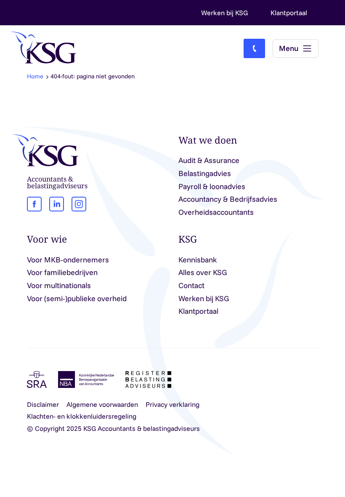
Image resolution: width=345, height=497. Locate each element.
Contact (191, 285)
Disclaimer (43, 404)
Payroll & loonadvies (211, 186)
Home (35, 76)
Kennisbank (197, 260)
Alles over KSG (202, 272)
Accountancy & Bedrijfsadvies (227, 199)
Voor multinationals (59, 285)
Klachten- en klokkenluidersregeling (81, 416)
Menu (288, 48)
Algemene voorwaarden (102, 404)
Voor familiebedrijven (62, 272)
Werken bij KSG (224, 12)
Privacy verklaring (172, 404)
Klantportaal (289, 12)
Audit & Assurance (208, 160)
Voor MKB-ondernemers (68, 260)
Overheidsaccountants (216, 212)
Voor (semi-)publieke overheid (77, 298)
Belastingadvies (204, 173)
